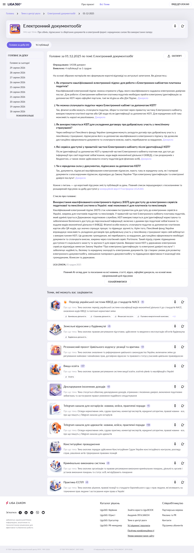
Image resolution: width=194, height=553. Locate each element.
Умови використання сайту (141, 535)
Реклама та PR (169, 515)
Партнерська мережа (172, 510)
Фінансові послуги (125, 316)
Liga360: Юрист (107, 515)
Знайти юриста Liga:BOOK (140, 510)
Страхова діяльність (102, 316)
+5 (109, 326)
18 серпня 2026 (17, 111)
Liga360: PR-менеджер (111, 525)
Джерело (143, 98)
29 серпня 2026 (17, 67)
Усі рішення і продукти (139, 525)
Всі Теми (104, 4)
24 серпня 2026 (17, 92)
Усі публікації (42, 45)
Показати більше (25, 116)
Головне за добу (18, 55)
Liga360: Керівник (108, 510)
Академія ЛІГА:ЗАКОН (139, 515)
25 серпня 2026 (17, 87)
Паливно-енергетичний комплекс (154, 316)
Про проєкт (87, 4)
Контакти (166, 520)
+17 (82, 366)
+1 (143, 302)
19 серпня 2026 (17, 106)
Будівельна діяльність (77, 337)
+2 (108, 386)
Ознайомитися (117, 281)
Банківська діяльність (77, 316)
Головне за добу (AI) (19, 45)
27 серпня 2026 (17, 77)
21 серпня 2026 (17, 97)
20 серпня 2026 (17, 101)
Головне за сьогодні (19, 63)
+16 (148, 425)
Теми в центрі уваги (137, 520)
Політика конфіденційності (141, 530)
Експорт (177, 56)
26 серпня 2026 (17, 82)
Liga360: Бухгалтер (109, 520)
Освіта (71, 377)
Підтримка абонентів (172, 525)
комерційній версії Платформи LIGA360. (121, 188)
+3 (142, 347)
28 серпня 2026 (17, 72)
